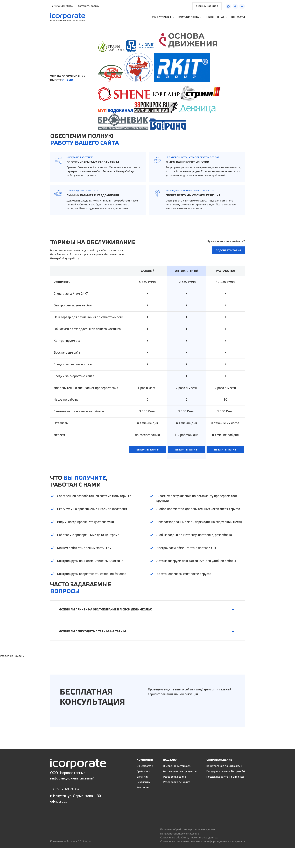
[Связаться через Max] (228, 6)
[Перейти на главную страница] (78, 763)
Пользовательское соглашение (179, 833)
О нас (220, 17)
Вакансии (143, 776)
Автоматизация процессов (179, 771)
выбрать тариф (147, 449)
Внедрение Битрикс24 (177, 766)
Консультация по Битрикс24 (224, 766)
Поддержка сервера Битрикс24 (225, 771)
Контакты (238, 17)
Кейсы (210, 17)
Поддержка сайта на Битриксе (225, 776)
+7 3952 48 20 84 (61, 6)
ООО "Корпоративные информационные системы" (72, 775)
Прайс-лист (144, 771)
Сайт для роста (188, 17)
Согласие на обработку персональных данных (189, 837)
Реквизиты (143, 782)
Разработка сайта (174, 776)
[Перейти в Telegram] (235, 6)
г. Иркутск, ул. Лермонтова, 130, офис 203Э (76, 798)
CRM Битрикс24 (161, 17)
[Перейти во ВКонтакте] (242, 6)
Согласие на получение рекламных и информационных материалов (202, 841)
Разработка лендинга (176, 782)
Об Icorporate (145, 766)
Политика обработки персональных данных (187, 829)
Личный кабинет (207, 6)
